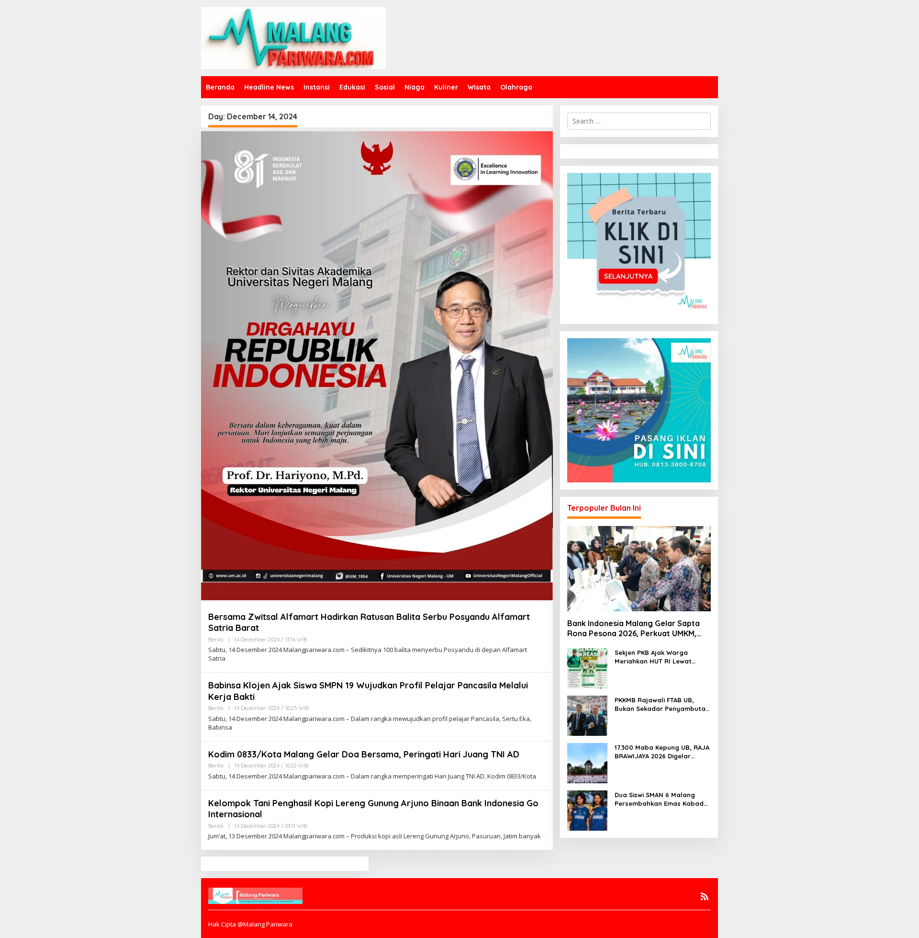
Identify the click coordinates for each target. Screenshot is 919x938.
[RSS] (704, 896)
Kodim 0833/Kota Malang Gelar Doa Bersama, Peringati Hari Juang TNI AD (363, 754)
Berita (216, 639)
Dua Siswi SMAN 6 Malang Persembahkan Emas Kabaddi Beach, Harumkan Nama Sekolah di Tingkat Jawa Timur (662, 799)
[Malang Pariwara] (293, 37)
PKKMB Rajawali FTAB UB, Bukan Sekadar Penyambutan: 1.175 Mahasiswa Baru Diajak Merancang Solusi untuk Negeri (663, 704)
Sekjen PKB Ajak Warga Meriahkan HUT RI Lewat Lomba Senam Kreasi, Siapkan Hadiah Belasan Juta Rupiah (663, 657)
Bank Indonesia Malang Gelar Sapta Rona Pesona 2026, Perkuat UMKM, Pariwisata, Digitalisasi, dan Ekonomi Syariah (635, 628)
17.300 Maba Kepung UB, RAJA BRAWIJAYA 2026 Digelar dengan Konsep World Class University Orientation (662, 752)
